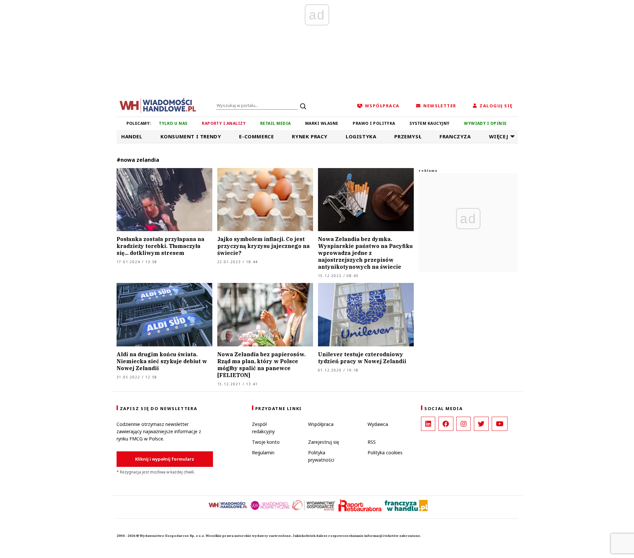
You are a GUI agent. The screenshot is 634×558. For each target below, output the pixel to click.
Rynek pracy (310, 136)
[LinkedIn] (428, 424)
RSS (372, 442)
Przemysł (407, 136)
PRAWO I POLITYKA (374, 123)
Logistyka (361, 136)
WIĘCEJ (499, 136)
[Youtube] (500, 424)
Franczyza (455, 136)
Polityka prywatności (321, 456)
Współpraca (321, 424)
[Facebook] (446, 424)
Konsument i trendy (190, 136)
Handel (131, 136)
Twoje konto (266, 442)
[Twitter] (481, 424)
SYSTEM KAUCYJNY (429, 123)
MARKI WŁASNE (321, 123)
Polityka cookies (385, 452)
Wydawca (378, 424)
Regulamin (263, 452)
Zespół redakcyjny (263, 428)
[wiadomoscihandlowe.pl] (158, 105)
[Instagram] (463, 424)
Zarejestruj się (323, 442)
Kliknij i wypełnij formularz (164, 459)
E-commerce (256, 136)
